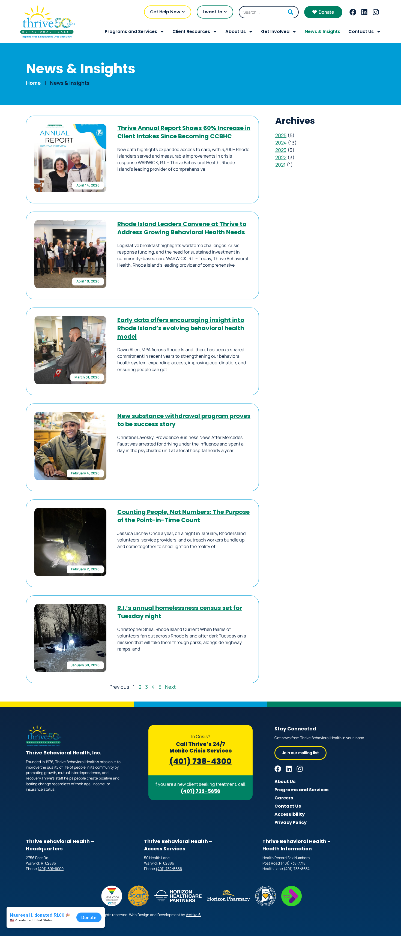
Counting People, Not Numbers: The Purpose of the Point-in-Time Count (183, 516)
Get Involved (275, 31)
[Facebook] (353, 12)
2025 (280, 135)
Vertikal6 (193, 914)
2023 (280, 150)
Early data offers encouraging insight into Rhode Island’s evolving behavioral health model (180, 328)
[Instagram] (376, 12)
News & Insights (322, 31)
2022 (280, 157)
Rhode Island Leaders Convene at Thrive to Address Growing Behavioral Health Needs (181, 228)
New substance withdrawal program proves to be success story (183, 420)
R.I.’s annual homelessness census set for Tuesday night (179, 612)
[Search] (290, 12)
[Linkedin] (364, 12)
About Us (235, 31)
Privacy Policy (290, 822)
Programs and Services (131, 31)
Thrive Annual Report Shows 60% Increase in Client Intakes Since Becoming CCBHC (183, 132)
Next (170, 687)
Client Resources (191, 31)
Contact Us (361, 31)
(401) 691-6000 (51, 868)
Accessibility (289, 814)
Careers (283, 798)
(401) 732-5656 (200, 791)
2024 (281, 142)
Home (33, 82)
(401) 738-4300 (200, 761)
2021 (280, 164)
